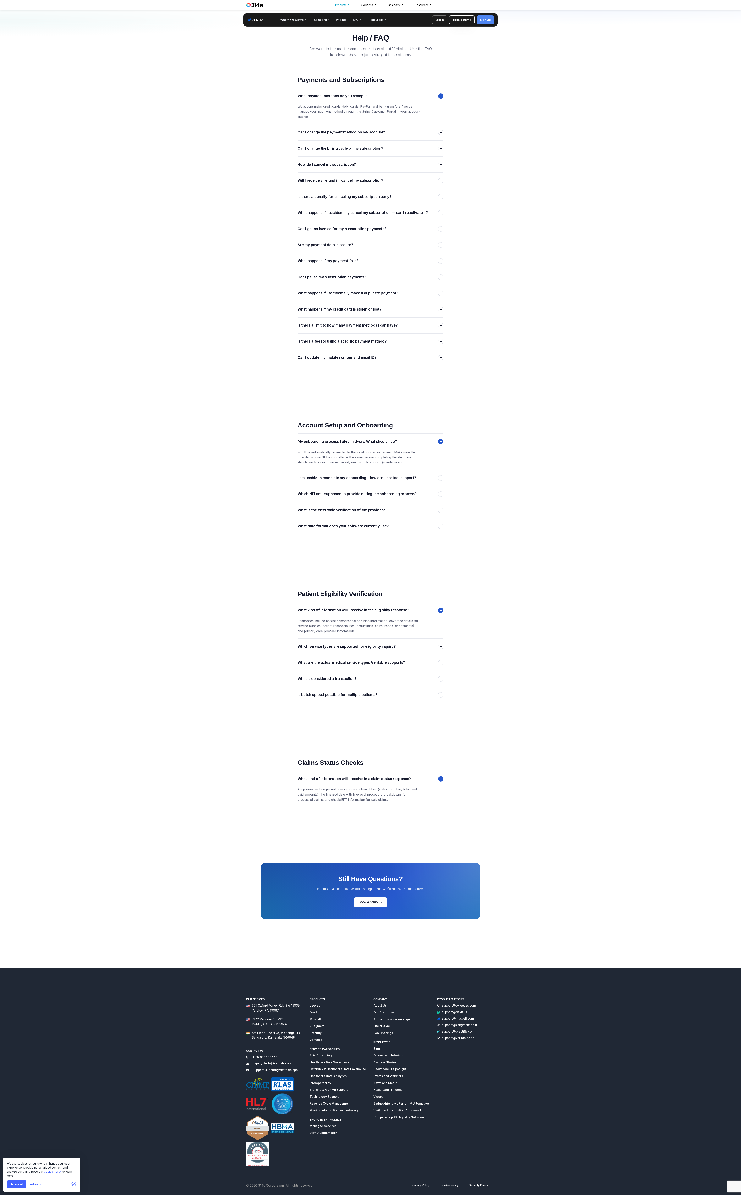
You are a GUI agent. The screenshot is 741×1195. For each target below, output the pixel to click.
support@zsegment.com (459, 1025)
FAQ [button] (356, 20)
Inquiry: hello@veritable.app (272, 1063)
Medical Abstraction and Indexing (334, 1110)
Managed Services (323, 1126)
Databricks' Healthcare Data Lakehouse (338, 1069)
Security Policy (478, 1185)
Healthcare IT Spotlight (389, 1069)
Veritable (316, 1040)
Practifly (316, 1033)
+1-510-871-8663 (265, 1057)
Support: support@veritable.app (275, 1070)
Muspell (315, 1019)
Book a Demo (461, 19)
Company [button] (394, 5)
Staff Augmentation (324, 1133)
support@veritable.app (386, 462)
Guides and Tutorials (388, 1055)
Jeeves (315, 1005)
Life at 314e (381, 1026)
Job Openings (383, 1033)
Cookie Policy (53, 1171)
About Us (380, 1005)
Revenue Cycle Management (330, 1103)
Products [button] (341, 5)
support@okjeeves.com (459, 1005)
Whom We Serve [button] (292, 20)
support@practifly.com (458, 1031)
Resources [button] (422, 5)
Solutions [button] (367, 5)
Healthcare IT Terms (387, 1090)
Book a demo (370, 902)
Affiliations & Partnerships (391, 1019)
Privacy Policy (421, 1185)
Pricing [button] (341, 20)
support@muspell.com (458, 1018)
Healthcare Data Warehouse (329, 1062)
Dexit (313, 1012)
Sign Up (485, 19)
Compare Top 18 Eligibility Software (398, 1117)
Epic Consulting (321, 1055)
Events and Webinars (388, 1076)
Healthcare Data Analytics (328, 1076)
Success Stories (384, 1062)
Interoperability (320, 1083)
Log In (439, 19)
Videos (378, 1097)
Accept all (16, 1184)
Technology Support (324, 1097)
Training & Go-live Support (329, 1090)
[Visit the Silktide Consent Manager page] (73, 1184)
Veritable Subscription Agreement (397, 1110)
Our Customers (384, 1012)
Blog (376, 1049)
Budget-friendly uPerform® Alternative (401, 1103)
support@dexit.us (454, 1012)
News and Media (385, 1083)
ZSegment (317, 1026)
